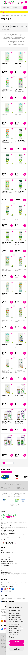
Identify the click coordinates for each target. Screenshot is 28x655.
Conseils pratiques (5, 559)
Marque (13, 26)
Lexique (2, 550)
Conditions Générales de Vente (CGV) (10, 563)
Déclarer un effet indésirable (7, 561)
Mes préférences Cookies (7, 570)
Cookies (3, 568)
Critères (4, 26)
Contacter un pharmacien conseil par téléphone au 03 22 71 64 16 (14, 528)
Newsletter (3, 556)
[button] (2, 2)
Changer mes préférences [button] (16, 648)
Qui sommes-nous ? (6, 525)
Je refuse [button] (16, 644)
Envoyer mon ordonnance (7, 552)
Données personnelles (6, 567)
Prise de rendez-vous (6, 554)
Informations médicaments (7, 557)
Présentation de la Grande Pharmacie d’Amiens (12, 537)
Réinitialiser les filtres (6, 29)
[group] (5, 477)
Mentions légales (5, 565)
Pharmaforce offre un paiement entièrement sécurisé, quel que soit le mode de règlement (13, 583)
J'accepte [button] (16, 641)
